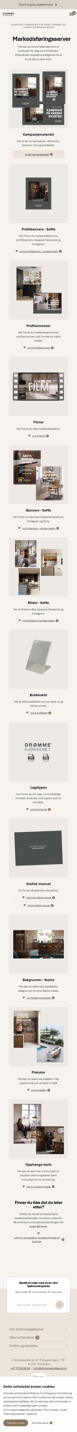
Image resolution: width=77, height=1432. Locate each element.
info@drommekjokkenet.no (50, 1368)
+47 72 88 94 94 (20, 1368)
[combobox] (38, 1304)
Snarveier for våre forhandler (45, 24)
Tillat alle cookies (16, 1423)
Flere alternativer (40, 1423)
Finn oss (38, 1376)
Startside (17, 24)
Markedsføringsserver (39, 27)
